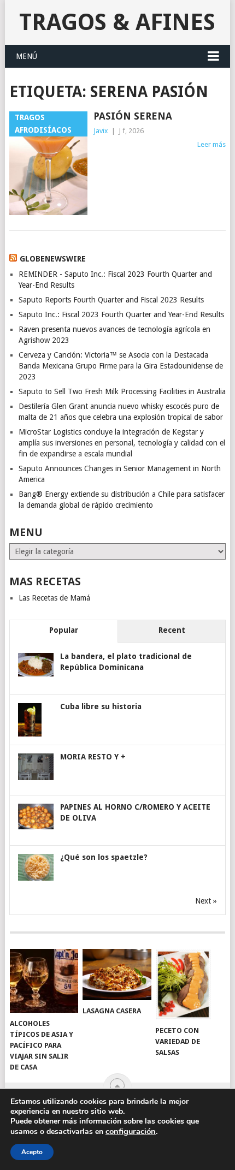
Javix (100, 131)
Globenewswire (53, 258)
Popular (63, 630)
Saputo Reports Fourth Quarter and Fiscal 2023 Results (111, 299)
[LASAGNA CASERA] (117, 974)
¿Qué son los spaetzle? (104, 857)
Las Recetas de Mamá (54, 597)
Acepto (32, 1152)
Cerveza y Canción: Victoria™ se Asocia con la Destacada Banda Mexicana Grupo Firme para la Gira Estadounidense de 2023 (121, 366)
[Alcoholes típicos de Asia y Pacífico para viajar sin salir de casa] (44, 981)
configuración (130, 1131)
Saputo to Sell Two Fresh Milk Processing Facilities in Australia (122, 391)
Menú (26, 56)
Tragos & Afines (117, 22)
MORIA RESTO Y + (93, 756)
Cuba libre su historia (101, 706)
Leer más (211, 144)
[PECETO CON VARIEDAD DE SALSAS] (189, 984)
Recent (171, 630)
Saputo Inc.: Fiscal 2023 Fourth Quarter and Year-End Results (121, 314)
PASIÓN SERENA (132, 116)
